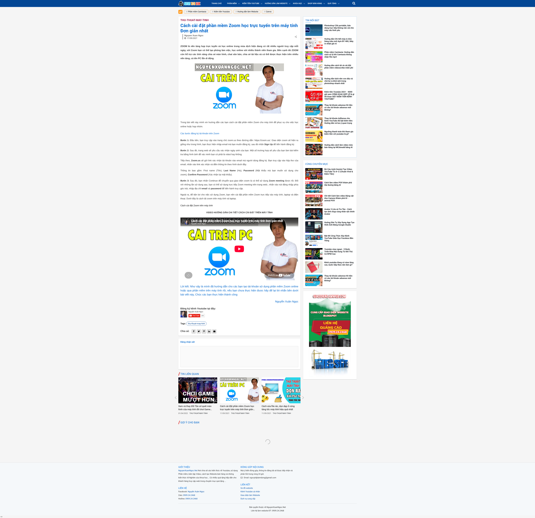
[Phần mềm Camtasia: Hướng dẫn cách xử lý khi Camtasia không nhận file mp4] (314, 56)
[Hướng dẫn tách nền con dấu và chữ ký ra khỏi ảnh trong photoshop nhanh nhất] (314, 83)
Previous (175, 397)
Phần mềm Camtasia (197, 12)
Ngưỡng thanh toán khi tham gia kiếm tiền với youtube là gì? (338, 132)
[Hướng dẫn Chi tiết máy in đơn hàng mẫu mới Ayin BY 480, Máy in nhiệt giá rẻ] (314, 43)
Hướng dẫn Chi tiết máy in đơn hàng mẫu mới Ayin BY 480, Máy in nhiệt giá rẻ (338, 41)
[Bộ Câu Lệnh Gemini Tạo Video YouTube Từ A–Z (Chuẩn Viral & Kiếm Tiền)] (314, 174)
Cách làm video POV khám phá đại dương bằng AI (338, 183)
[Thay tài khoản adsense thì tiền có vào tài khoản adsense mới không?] (314, 109)
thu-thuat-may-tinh (194, 20)
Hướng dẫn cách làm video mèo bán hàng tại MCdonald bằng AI (338, 146)
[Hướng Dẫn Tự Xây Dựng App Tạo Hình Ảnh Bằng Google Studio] (314, 227)
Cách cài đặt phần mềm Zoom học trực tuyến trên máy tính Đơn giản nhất (237, 408)
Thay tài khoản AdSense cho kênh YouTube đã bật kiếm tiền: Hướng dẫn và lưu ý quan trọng (338, 120)
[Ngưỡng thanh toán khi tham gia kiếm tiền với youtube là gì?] (314, 136)
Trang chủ (216, 4)
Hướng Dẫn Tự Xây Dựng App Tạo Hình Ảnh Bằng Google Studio (339, 223)
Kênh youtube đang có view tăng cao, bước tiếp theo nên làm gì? (339, 263)
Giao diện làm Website (250, 495)
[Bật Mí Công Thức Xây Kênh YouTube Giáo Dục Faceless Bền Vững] (314, 240)
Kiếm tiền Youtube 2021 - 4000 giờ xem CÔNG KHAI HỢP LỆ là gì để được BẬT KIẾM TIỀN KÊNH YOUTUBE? (339, 95)
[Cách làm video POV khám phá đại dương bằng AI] (314, 187)
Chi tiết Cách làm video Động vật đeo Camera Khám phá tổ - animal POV (339, 198)
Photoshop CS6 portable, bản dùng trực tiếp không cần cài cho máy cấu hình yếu (339, 27)
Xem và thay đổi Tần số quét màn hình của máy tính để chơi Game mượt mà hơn (194, 408)
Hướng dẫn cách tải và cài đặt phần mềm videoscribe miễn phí (338, 66)
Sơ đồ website (247, 488)
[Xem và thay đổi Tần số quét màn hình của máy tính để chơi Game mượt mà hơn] (197, 390)
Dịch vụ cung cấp (248, 499)
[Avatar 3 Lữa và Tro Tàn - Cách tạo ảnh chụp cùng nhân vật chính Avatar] (314, 214)
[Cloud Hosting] (330, 376)
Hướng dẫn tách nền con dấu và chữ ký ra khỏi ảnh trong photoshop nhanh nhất (338, 81)
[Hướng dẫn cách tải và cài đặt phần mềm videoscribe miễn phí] (314, 70)
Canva (268, 12)
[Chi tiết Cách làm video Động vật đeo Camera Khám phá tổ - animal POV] (314, 200)
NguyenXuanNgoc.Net (188, 471)
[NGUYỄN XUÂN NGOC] (189, 3)
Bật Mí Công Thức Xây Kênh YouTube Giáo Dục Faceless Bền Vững (338, 238)
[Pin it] (204, 331)
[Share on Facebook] (193, 331)
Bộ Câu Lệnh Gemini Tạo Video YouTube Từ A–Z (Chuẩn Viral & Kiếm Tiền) (338, 171)
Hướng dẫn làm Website (247, 12)
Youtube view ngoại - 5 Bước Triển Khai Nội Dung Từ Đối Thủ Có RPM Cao (338, 251)
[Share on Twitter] (199, 331)
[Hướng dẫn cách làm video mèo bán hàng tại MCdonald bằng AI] (314, 149)
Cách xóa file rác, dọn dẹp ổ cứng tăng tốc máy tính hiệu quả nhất (278, 408)
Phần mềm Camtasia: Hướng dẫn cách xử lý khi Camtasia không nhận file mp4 (339, 54)
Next (303, 397)
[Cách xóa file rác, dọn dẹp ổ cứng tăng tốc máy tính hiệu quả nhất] (281, 390)
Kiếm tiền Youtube (222, 12)
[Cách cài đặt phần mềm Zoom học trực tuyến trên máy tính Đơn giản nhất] (239, 390)
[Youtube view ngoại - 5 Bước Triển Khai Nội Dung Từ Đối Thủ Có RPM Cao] (314, 254)
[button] (354, 3)
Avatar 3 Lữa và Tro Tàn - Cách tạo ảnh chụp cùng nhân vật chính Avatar (339, 211)
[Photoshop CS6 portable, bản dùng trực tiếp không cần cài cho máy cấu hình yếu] (314, 30)
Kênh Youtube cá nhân (250, 492)
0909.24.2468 (189, 495)
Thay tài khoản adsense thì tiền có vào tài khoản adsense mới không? (338, 107)
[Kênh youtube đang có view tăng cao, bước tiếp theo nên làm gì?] (314, 267)
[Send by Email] (214, 331)
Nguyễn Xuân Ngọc (196, 492)
